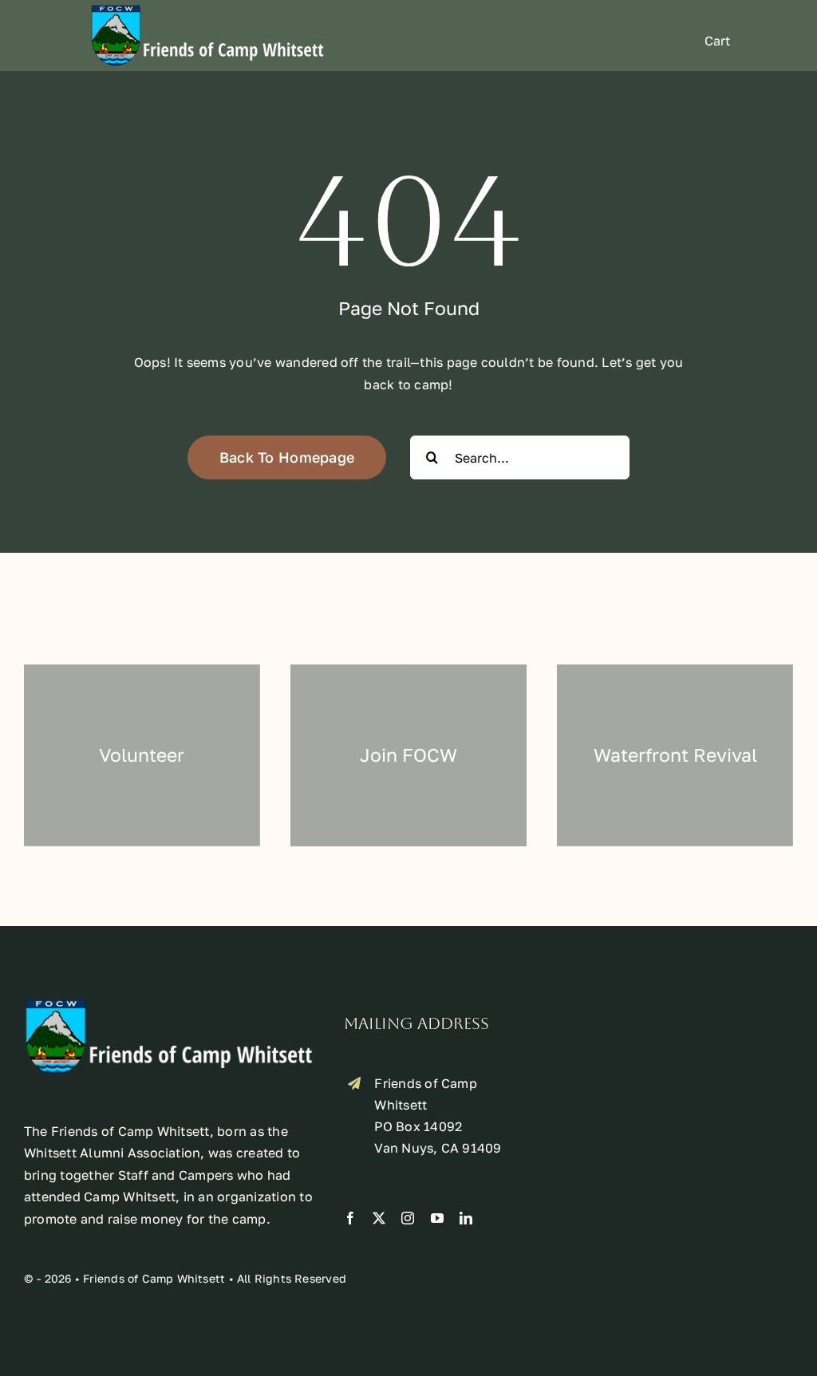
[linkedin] (466, 1218)
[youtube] (437, 1218)
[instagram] (407, 1218)
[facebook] (350, 1218)
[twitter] (379, 1218)
